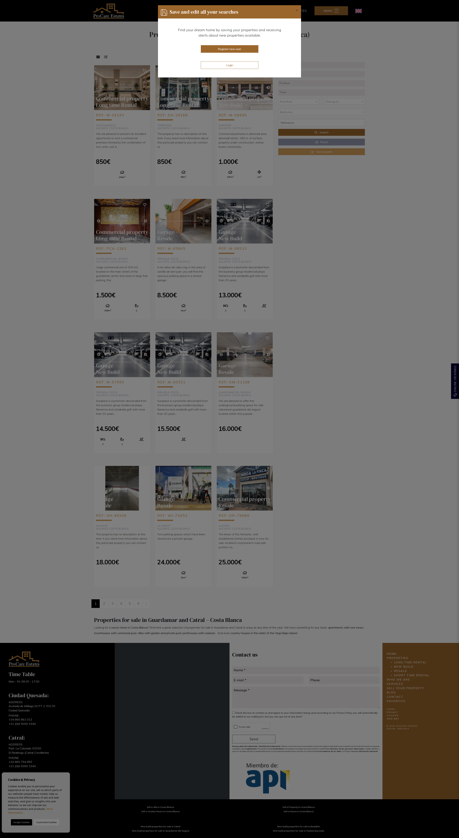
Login (229, 65)
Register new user (229, 49)
